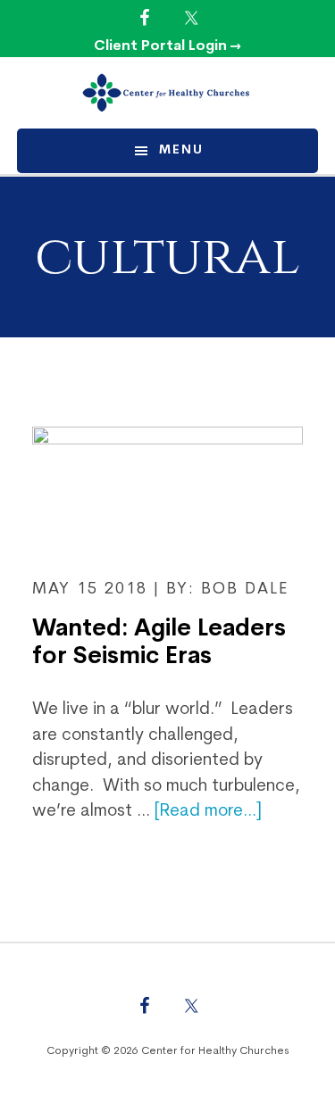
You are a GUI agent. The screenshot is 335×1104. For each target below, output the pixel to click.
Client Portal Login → (167, 46)
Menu (181, 150)
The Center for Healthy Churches (168, 93)
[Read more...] (208, 811)
